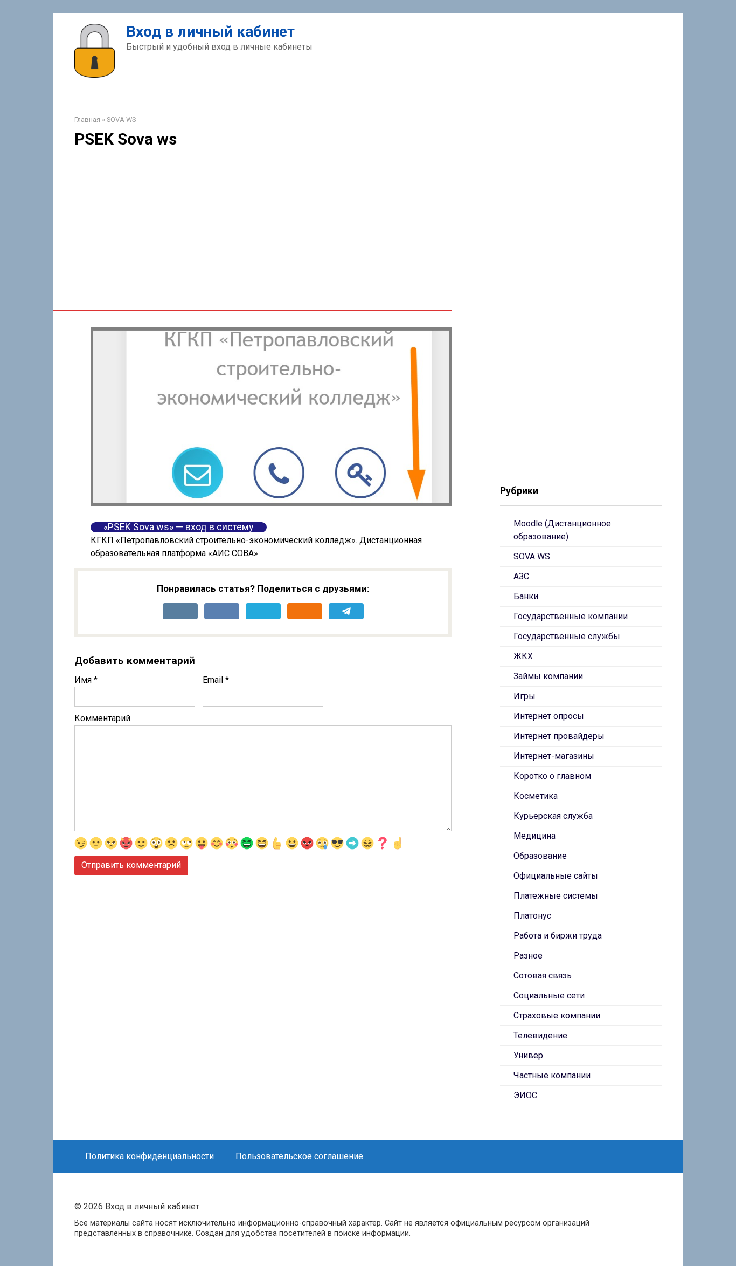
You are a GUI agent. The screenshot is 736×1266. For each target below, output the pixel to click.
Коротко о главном (552, 776)
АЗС (521, 576)
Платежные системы (555, 896)
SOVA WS (531, 556)
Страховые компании (556, 1015)
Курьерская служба (553, 816)
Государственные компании (570, 616)
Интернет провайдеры (559, 736)
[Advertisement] (263, 234)
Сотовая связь (542, 975)
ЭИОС (525, 1095)
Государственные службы (566, 636)
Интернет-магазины (553, 756)
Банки (525, 596)
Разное (528, 955)
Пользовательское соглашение (299, 1156)
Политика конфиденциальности (149, 1156)
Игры (524, 696)
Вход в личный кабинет (210, 31)
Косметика (535, 796)
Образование (540, 856)
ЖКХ (523, 656)
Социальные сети (549, 995)
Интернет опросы (548, 716)
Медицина (534, 836)
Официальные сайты (555, 876)
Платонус (532, 916)
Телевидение (540, 1035)
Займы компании (548, 676)
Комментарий (102, 718)
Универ (528, 1055)
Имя (86, 680)
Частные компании (552, 1075)
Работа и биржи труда (557, 935)
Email (216, 680)
